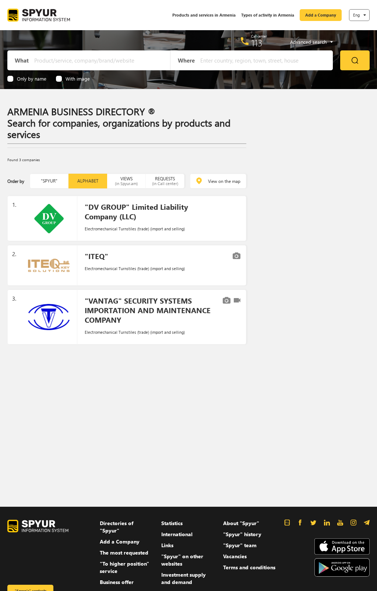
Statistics (172, 523)
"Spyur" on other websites (182, 560)
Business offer (117, 581)
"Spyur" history (242, 534)
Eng (356, 15)
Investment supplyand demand (183, 578)
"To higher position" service (124, 567)
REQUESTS (165, 181)
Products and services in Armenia (204, 15)
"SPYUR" (49, 181)
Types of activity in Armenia (267, 15)
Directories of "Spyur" (116, 527)
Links (167, 545)
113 (257, 42)
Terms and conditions (249, 567)
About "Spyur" (241, 523)
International (177, 534)
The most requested (124, 552)
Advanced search (308, 42)
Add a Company (320, 15)
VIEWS (126, 181)
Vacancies (235, 556)
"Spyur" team (240, 545)
